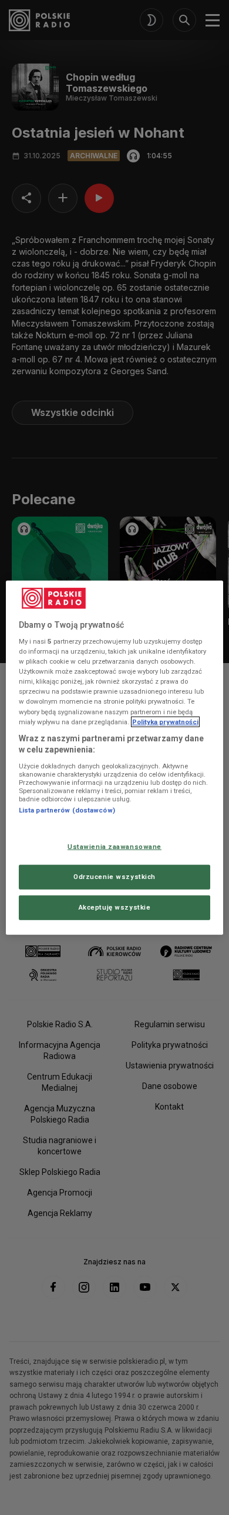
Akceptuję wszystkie (115, 907)
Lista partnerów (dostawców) (67, 810)
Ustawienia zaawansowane (114, 847)
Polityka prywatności (165, 721)
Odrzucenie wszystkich (114, 877)
